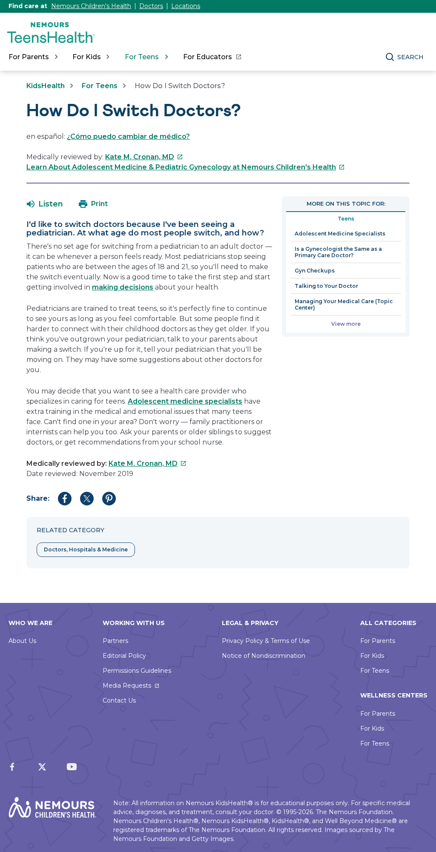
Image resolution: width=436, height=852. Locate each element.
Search (410, 57)
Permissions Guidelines (137, 670)
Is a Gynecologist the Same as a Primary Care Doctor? (338, 252)
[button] (45, 204)
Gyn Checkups (315, 270)
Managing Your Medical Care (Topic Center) (344, 304)
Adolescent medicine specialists (185, 401)
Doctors (151, 6)
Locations (185, 6)
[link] (212, 57)
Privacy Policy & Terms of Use (266, 641)
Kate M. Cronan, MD (144, 157)
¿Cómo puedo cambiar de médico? (128, 136)
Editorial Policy (124, 656)
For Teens (100, 86)
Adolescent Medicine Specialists (340, 233)
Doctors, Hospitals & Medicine (86, 549)
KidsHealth (45, 86)
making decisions (122, 287)
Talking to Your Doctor (326, 286)
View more (346, 324)
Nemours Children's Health (91, 6)
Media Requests (127, 685)
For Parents (377, 641)
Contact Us (119, 700)
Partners (115, 641)
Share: (37, 498)
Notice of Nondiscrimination (263, 656)
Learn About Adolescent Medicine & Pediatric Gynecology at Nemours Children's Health (185, 167)
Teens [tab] (346, 218)
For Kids (372, 656)
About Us (22, 641)
